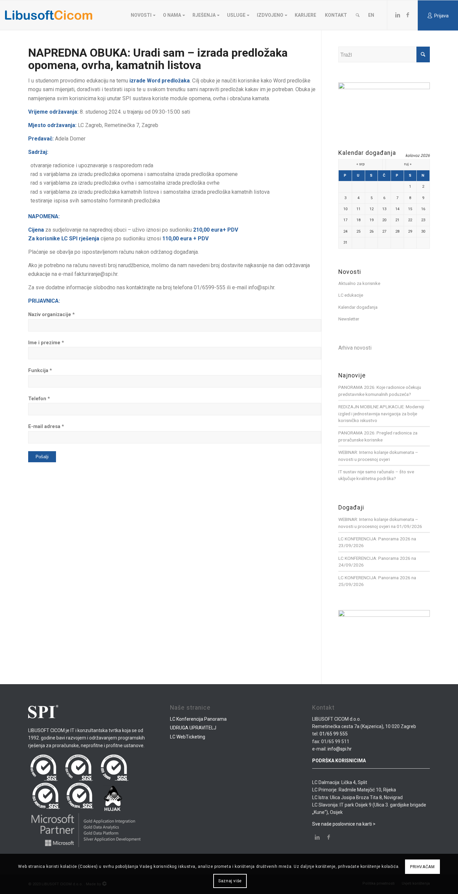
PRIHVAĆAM (422, 867)
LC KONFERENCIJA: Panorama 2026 (374, 538)
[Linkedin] (398, 15)
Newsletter (348, 318)
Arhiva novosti (354, 348)
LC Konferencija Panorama (198, 719)
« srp (360, 164)
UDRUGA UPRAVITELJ (193, 727)
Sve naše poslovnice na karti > (344, 824)
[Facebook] (408, 15)
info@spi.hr (340, 749)
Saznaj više (230, 881)
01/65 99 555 (334, 733)
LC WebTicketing (187, 736)
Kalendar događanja (358, 307)
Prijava (441, 15)
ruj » (407, 164)
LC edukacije (350, 295)
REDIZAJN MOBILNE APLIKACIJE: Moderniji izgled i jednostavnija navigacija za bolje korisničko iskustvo (381, 413)
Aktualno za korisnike (359, 283)
